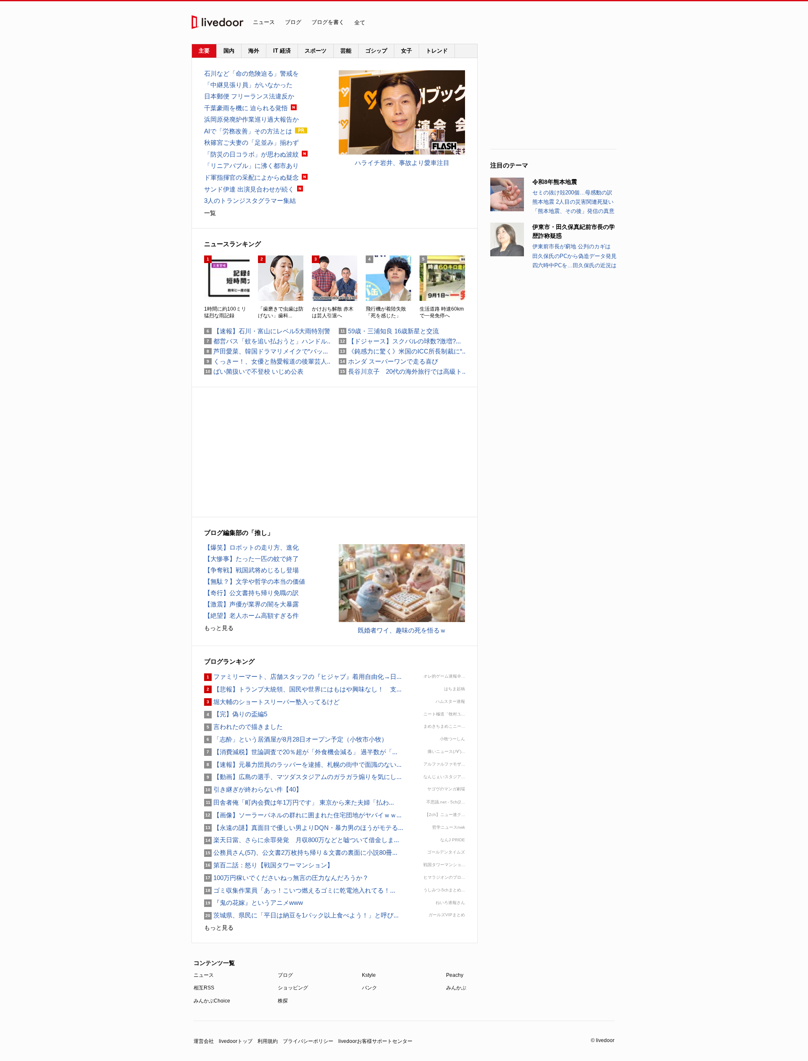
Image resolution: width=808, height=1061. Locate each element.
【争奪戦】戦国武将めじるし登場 (251, 570)
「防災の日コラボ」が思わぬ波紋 (251, 154)
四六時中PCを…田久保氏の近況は (574, 265)
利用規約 (268, 1041)
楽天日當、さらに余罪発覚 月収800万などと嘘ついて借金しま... (301, 840)
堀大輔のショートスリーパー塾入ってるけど (272, 702)
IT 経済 (282, 51)
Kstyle (369, 975)
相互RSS (204, 988)
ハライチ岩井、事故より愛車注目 (402, 162)
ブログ (293, 22)
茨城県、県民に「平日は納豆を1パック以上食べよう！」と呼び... (301, 915)
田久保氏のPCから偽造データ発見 (574, 256)
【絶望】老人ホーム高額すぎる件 (251, 615)
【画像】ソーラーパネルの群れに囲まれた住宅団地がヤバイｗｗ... (302, 815)
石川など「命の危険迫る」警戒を (251, 73)
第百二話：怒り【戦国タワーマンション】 (268, 865)
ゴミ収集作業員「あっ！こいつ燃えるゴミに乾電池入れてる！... (299, 890)
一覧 (210, 213)
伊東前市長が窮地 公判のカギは (571, 246)
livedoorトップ (235, 1041)
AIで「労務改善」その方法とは (248, 131)
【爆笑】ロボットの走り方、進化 (251, 547)
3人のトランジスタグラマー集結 (250, 200)
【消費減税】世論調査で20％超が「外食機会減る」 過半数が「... (300, 752)
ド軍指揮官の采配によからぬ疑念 (251, 177)
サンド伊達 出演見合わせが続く (249, 189)
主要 (204, 51)
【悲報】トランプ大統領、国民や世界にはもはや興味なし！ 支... (302, 689)
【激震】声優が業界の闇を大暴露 (251, 604)
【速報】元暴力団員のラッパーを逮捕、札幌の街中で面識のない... (302, 764)
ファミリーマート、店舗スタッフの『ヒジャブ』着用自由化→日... (302, 676)
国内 (228, 51)
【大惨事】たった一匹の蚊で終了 (251, 558)
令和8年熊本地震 (554, 181)
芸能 (345, 51)
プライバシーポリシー (308, 1041)
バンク (369, 988)
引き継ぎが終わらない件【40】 (253, 789)
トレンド (437, 51)
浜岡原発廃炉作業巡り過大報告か (251, 119)
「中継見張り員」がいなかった (248, 84)
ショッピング (293, 988)
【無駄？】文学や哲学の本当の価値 (254, 581)
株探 (283, 1001)
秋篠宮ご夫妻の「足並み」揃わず (251, 142)
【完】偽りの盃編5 (235, 714)
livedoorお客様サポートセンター (375, 1041)
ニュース (264, 22)
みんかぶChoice (212, 1001)
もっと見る (219, 628)
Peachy (454, 975)
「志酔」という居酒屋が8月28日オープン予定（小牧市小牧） (296, 739)
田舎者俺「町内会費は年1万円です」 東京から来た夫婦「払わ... (299, 802)
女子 (406, 51)
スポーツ (316, 51)
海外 (253, 51)
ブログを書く (327, 22)
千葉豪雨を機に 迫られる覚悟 (246, 108)
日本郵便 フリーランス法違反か (249, 96)
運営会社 (204, 1041)
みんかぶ (456, 988)
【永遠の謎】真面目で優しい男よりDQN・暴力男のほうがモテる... (303, 827)
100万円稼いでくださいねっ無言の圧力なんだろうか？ (286, 878)
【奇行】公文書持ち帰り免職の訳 (251, 592)
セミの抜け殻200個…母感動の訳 (572, 192)
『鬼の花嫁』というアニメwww (253, 902)
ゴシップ (376, 51)
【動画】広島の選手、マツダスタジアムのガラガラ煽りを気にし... (302, 777)
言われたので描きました (243, 726)
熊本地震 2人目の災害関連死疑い (573, 202)
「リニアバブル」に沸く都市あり (251, 165)
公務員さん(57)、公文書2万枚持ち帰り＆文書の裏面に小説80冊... (300, 852)
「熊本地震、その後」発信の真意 (573, 211)
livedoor (217, 22)
